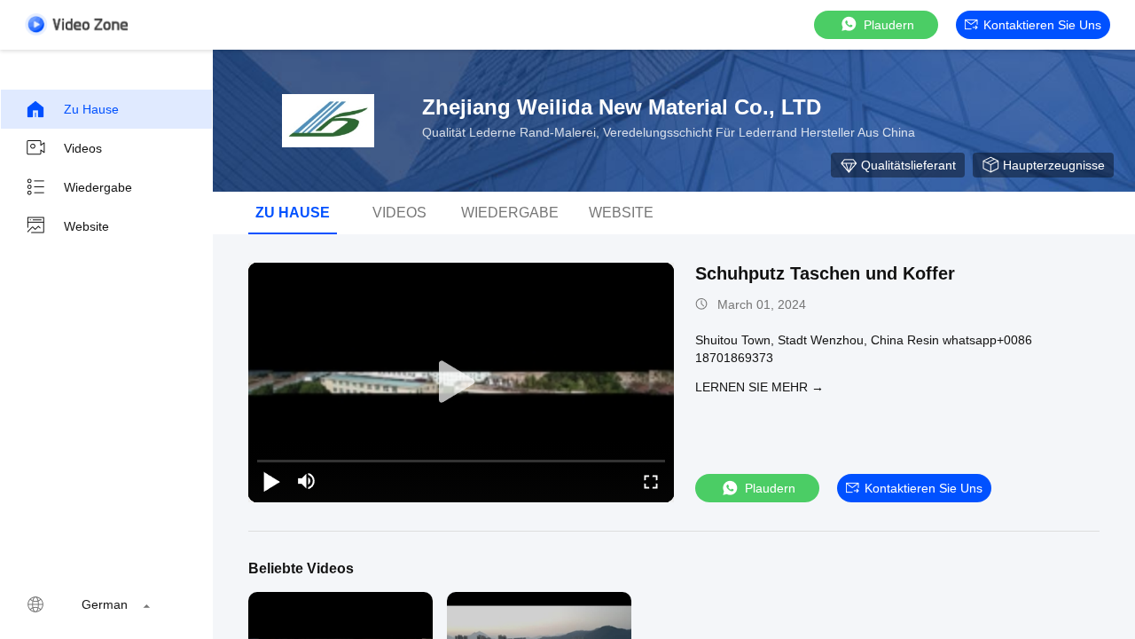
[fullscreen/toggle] (651, 481)
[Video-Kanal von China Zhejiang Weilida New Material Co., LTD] (76, 24)
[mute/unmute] (307, 481)
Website (86, 226)
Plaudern (889, 25)
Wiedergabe (98, 187)
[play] (461, 382)
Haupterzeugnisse (1054, 165)
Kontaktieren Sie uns (1042, 25)
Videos (83, 148)
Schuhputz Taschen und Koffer (825, 273)
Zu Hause (91, 109)
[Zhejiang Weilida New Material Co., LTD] (328, 120)
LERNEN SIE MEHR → (759, 387)
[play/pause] (271, 481)
